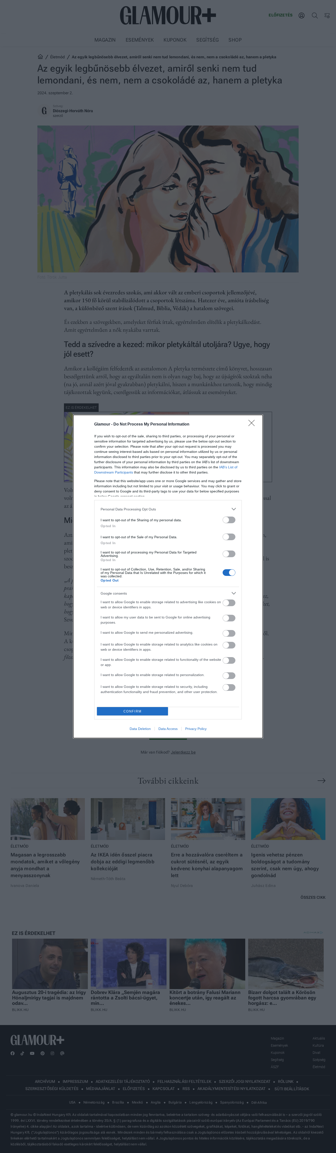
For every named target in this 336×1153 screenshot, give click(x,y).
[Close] (253, 424)
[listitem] (168, 509)
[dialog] (168, 576)
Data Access (168, 729)
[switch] (229, 520)
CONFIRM (132, 711)
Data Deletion (140, 729)
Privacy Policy (196, 729)
